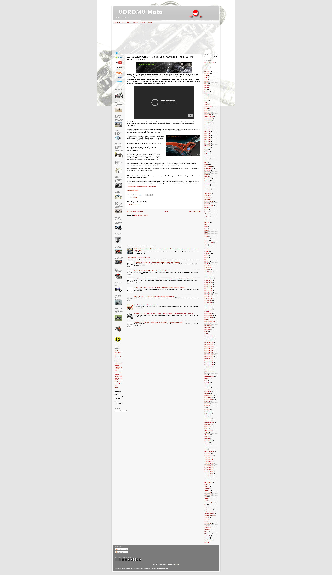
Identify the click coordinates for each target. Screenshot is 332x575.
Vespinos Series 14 (209, 515)
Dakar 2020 (207, 141)
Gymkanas (207, 199)
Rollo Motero (118, 381)
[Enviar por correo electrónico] (146, 195)
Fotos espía (207, 187)
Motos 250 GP (208, 311)
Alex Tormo (207, 71)
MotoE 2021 (207, 267)
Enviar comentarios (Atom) (141, 215)
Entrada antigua (195, 211)
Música (206, 319)
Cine (205, 102)
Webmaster (207, 533)
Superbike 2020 (208, 471)
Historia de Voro (208, 205)
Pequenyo (117, 359)
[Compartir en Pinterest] (152, 195)
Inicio (166, 211)
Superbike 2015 (208, 461)
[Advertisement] (165, 38)
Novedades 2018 (209, 346)
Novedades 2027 (209, 365)
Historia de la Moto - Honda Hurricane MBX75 (146, 305)
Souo (205, 449)
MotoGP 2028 (208, 307)
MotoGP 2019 (208, 288)
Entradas (119, 549)
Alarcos (206, 67)
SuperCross (207, 480)
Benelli (206, 81)
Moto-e (206, 255)
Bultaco (206, 91)
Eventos (206, 174)
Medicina (206, 240)
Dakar (206, 125)
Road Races (207, 420)
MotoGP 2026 (208, 302)
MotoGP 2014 (208, 278)
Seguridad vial (208, 440)
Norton (206, 331)
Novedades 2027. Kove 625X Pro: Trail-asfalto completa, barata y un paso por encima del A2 (158, 322)
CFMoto (206, 98)
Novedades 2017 (209, 344)
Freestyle (206, 189)
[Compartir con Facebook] (151, 195)
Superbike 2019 (208, 469)
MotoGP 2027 (208, 305)
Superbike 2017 (208, 465)
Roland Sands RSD (209, 422)
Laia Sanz (206, 222)
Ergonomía (207, 170)
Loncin (206, 226)
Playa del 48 (118, 356)
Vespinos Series (208, 509)
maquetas (207, 238)
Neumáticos (207, 329)
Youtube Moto (208, 540)
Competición (207, 114)
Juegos (206, 216)
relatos (206, 416)
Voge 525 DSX (208, 523)
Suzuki (206, 484)
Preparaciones (208, 397)
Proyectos (207, 401)
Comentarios (120, 552)
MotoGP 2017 (208, 284)
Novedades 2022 (209, 354)
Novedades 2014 (209, 338)
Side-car (206, 442)
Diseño (206, 156)
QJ (205, 407)
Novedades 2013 (209, 336)
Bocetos (142, 22)
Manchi (206, 236)
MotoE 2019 (207, 265)
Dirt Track (206, 152)
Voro (205, 525)
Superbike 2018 (208, 467)
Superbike (207, 453)
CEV (205, 96)
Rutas (205, 428)
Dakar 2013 (207, 127)
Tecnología (207, 488)
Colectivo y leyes (208, 106)
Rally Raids (207, 409)
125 (205, 65)
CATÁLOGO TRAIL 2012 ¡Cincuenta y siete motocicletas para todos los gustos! (154, 296)
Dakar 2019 (207, 139)
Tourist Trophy (208, 494)
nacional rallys (208, 325)
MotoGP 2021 (208, 292)
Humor (206, 209)
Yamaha (206, 538)
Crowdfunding (208, 120)
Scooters (206, 436)
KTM (205, 220)
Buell (205, 89)
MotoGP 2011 (208, 271)
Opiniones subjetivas (209, 371)
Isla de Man (207, 214)
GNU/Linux (207, 195)
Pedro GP (117, 374)
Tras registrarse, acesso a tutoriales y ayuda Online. (141, 186)
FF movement (208, 178)
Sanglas (206, 432)
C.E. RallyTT (207, 94)
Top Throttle (207, 492)
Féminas (206, 176)
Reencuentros (208, 411)
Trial (205, 500)
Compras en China (209, 116)
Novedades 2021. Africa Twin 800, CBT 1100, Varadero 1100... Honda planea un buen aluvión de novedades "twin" (163, 279)
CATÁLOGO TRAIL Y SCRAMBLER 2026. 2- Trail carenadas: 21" (150, 270)
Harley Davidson (208, 201)
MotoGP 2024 (208, 298)
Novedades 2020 (209, 350)
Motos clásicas (208, 313)
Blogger (177, 564)
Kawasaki (206, 218)
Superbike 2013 (208, 457)
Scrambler (207, 438)
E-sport (206, 160)
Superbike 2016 (208, 463)
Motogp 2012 (208, 274)
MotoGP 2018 (208, 286)
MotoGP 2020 (208, 290)
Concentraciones (208, 118)
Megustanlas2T (119, 363)
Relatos (128, 22)
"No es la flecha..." (209, 63)
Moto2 (206, 257)
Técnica (135, 22)
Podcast (206, 393)
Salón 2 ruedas (208, 430)
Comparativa (207, 112)
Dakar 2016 (207, 133)
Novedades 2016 (209, 342)
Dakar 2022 (207, 145)
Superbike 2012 (208, 455)
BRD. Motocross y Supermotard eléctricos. (139, 257)
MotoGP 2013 (208, 276)
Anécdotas (207, 73)
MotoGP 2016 (208, 282)
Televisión (207, 490)
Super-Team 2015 (209, 451)
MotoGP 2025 (208, 300)
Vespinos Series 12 (209, 511)
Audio (206, 79)
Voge (205, 521)
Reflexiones (207, 414)
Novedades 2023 (209, 356)
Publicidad (207, 405)
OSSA (206, 374)
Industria (206, 211)
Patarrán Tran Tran (209, 376)
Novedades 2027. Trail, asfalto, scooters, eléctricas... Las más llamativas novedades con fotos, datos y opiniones (163, 313)
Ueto (116, 361)
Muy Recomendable (209, 321)
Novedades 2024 (209, 358)
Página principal (118, 22)
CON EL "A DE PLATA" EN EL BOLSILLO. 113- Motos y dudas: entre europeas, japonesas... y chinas (159, 287)
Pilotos (206, 389)
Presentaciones (208, 399)
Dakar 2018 (207, 137)
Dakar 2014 (207, 129)
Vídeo (206, 517)
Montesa (206, 251)
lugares (206, 232)
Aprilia (206, 75)
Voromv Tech (207, 527)
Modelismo (207, 249)
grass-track (207, 197)
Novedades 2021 (209, 352)
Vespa (206, 507)
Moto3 (206, 259)
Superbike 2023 (208, 478)
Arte (205, 77)
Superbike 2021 (208, 474)
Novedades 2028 (209, 367)
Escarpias (117, 365)
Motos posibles (208, 317)
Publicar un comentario (135, 204)
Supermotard (207, 482)
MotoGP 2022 (208, 294)
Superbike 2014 (208, 459)
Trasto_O (206, 498)
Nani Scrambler (118, 376)
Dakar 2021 (207, 143)
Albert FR (117, 387)
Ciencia (206, 100)
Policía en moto (208, 395)
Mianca (116, 354)
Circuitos (206, 104)
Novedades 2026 (209, 362)
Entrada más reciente (135, 211)
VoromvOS (207, 529)
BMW (205, 83)
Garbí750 (206, 191)
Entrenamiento (208, 166)
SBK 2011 (207, 434)
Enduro (206, 164)
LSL (205, 228)
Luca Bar (206, 230)
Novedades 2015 (209, 340)
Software (135, 197)
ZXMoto (206, 542)
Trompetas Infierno (209, 502)
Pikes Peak (207, 387)
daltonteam (207, 147)
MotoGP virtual (208, 309)
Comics (206, 110)
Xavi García (207, 536)
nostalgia (206, 334)
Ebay (205, 162)
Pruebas (206, 403)
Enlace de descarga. (133, 190)
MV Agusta (207, 323)
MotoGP (206, 269)
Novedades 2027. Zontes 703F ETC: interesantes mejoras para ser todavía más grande (157, 262)
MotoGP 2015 (208, 280)
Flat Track (206, 180)
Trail (205, 496)
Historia (206, 203)
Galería (150, 22)
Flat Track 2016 (208, 183)
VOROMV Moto (139, 11)
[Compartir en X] (149, 195)
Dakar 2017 (207, 135)
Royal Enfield (207, 426)
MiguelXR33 (207, 247)
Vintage (206, 519)
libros (205, 224)
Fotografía (207, 185)
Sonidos (206, 447)
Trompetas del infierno (118, 367)
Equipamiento (208, 168)
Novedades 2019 (209, 348)
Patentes (206, 378)
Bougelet (206, 87)
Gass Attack (118, 352)
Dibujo (206, 149)
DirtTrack (206, 154)
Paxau (116, 350)
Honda (206, 207)
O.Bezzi (206, 369)
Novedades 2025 (209, 360)
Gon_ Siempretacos (118, 371)
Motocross (207, 261)
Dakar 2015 (207, 131)
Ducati (206, 158)
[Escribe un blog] (147, 195)
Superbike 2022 (208, 476)
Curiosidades (207, 122)
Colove (206, 108)
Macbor (206, 234)
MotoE (206, 263)
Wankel (206, 531)
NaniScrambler (208, 327)
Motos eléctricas (208, 315)
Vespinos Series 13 (209, 513)
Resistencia (207, 418)
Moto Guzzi (207, 253)
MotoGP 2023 (208, 296)
